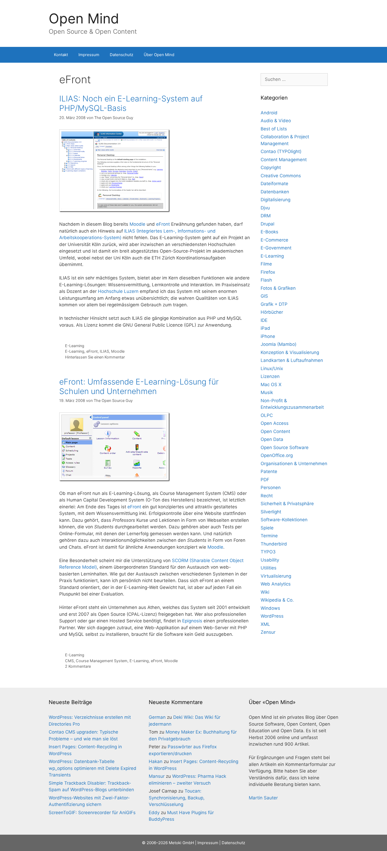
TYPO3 (268, 551)
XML (265, 624)
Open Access (275, 423)
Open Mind (84, 18)
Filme (266, 264)
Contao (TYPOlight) (281, 151)
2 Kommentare (78, 666)
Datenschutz (121, 54)
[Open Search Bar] (330, 55)
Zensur (268, 632)
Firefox (268, 272)
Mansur (157, 776)
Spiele (267, 527)
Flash (266, 280)
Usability (270, 560)
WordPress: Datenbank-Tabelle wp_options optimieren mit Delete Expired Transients (92, 768)
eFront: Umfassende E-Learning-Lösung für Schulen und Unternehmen (139, 386)
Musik (267, 392)
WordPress (272, 616)
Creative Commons (281, 175)
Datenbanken (275, 191)
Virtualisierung (276, 576)
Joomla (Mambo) (278, 344)
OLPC (267, 415)
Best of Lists (274, 128)
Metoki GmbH (181, 842)
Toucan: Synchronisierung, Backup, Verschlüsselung (177, 797)
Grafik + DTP (274, 304)
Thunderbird (274, 544)
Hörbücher (272, 312)
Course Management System (101, 660)
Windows (270, 608)
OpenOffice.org (277, 455)
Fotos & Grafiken (278, 288)
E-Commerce (274, 240)
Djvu (265, 207)
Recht (267, 495)
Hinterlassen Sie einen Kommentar (95, 357)
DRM (266, 215)
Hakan (155, 761)
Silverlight (271, 511)
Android (269, 112)
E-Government (276, 247)
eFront (163, 224)
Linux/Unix (272, 368)
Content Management (284, 159)
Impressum (88, 54)
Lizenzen (270, 376)
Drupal (267, 224)
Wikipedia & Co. (277, 600)
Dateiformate (274, 183)
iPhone (268, 336)
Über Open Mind (159, 54)
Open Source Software (285, 447)
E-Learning (74, 345)
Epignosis (192, 620)
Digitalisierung (275, 199)
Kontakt (61, 54)
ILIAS (104, 351)
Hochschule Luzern (118, 291)
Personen (271, 487)
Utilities (268, 567)
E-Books (269, 231)
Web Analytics (276, 584)
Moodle (137, 224)
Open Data (272, 439)
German (157, 717)
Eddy (154, 812)
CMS (69, 660)
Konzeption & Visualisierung (290, 352)
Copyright (271, 167)
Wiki (265, 592)
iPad (265, 328)
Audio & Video (276, 120)
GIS (264, 296)
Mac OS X (271, 384)
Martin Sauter (263, 797)
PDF (265, 479)
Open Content (275, 431)
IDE (264, 320)
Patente (269, 471)
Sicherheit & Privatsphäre (287, 503)
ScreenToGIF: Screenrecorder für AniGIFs (92, 812)
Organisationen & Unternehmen (294, 463)
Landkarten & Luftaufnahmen (292, 360)
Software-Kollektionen (284, 519)
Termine (269, 535)
